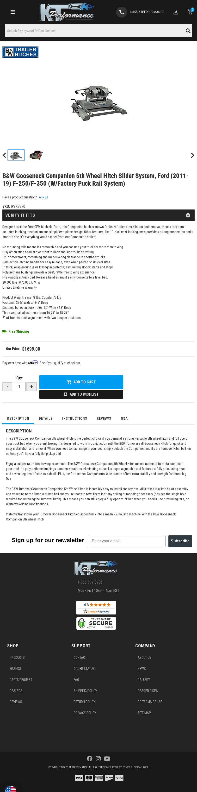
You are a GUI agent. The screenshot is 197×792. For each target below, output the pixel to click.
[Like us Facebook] (89, 759)
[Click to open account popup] (176, 12)
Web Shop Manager (137, 767)
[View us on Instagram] (98, 759)
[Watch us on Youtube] (107, 759)
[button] (98, 30)
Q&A (124, 418)
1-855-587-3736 (90, 582)
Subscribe (180, 541)
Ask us (43, 197)
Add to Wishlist (84, 394)
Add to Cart (85, 382)
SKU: (6, 206)
